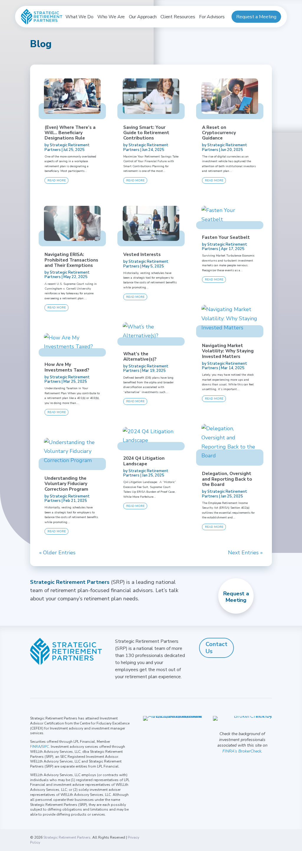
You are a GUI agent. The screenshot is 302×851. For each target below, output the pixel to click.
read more (56, 180)
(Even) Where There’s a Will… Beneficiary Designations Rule (70, 132)
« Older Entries (57, 552)
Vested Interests (142, 254)
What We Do (79, 17)
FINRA (35, 746)
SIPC (45, 746)
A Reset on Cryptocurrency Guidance (219, 132)
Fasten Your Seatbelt (226, 237)
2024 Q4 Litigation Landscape (144, 460)
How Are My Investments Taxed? (67, 367)
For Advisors (212, 17)
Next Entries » (245, 552)
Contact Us (216, 647)
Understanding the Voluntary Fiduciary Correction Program (66, 483)
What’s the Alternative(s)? (139, 356)
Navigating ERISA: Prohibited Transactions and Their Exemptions (71, 259)
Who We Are (111, 17)
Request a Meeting (256, 17)
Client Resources (177, 17)
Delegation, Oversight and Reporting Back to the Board (227, 478)
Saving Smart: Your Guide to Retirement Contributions (146, 132)
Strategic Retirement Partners (67, 837)
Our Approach (143, 17)
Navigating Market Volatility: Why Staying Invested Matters (228, 350)
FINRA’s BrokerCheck (241, 751)
